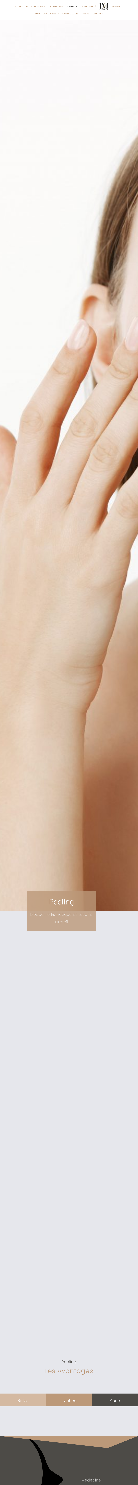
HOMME (116, 6)
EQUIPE (19, 6)
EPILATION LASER (35, 6)
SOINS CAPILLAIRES (45, 14)
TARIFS (85, 14)
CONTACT (98, 14)
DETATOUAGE (56, 6)
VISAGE (70, 6)
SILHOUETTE (86, 6)
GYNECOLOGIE (70, 14)
